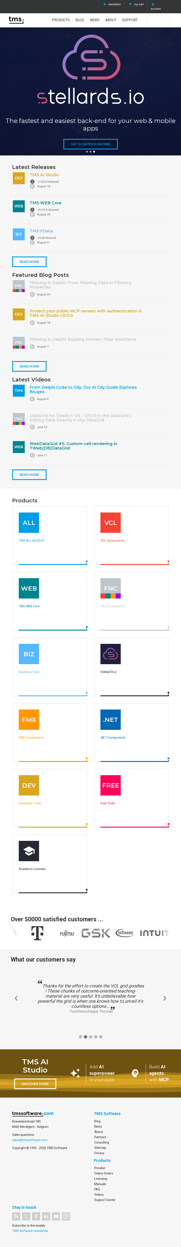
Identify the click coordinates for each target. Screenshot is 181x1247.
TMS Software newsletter (30, 1231)
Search (158, 20)
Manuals (100, 1184)
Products (61, 20)
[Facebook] (36, 1216)
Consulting (101, 1142)
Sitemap (100, 1147)
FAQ (97, 1189)
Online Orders (103, 1173)
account (156, 8)
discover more (35, 1084)
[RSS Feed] (16, 1216)
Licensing (100, 1178)
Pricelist (99, 1168)
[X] (26, 1216)
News (95, 20)
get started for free (90, 144)
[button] (87, 152)
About (110, 20)
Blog (79, 20)
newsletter (114, 4)
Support (130, 20)
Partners (100, 1137)
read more (29, 262)
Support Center (105, 1200)
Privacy (99, 1153)
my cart (139, 4)
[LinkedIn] (46, 1216)
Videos (99, 1194)
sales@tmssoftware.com (29, 1140)
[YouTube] (56, 1216)
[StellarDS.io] (110, 655)
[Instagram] (66, 1216)
